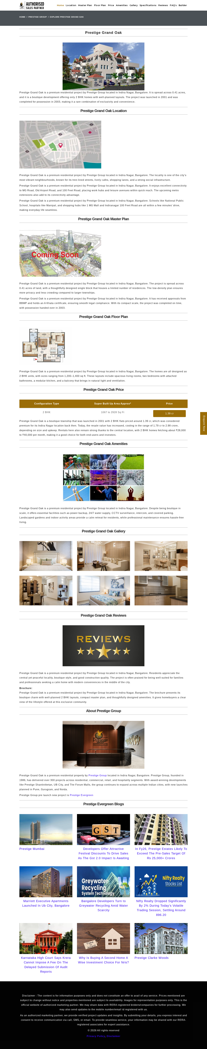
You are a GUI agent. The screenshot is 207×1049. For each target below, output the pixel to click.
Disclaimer (113, 1036)
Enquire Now (204, 423)
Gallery (134, 5)
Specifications (148, 5)
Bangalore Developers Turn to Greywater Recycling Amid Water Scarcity (103, 905)
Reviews (163, 5)
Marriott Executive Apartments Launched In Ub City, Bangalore (46, 903)
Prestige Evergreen (81, 795)
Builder (183, 5)
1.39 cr (169, 413)
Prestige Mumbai (31, 848)
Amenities (122, 5)
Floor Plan (100, 5)
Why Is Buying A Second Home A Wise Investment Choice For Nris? (103, 960)
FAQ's (173, 5)
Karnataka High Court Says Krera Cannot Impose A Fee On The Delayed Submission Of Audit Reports (46, 964)
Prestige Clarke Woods (152, 957)
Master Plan (85, 5)
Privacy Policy (96, 1036)
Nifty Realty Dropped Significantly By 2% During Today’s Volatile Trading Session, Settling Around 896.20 (161, 908)
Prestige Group (37, 17)
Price (111, 5)
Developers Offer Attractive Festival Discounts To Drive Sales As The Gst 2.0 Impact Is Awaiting (103, 853)
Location (71, 5)
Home (60, 5)
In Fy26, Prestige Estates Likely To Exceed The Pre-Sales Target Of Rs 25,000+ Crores (161, 853)
